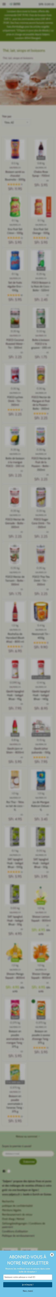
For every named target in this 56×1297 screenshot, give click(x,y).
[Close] (52, 1255)
